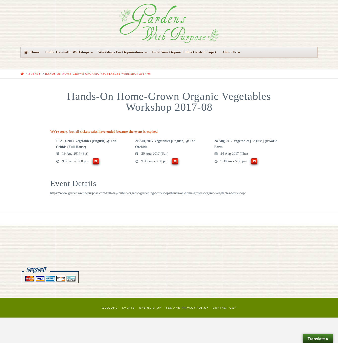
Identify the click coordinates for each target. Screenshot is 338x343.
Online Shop (150, 308)
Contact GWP (225, 308)
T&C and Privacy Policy (187, 308)
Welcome (110, 308)
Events (128, 308)
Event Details (73, 183)
